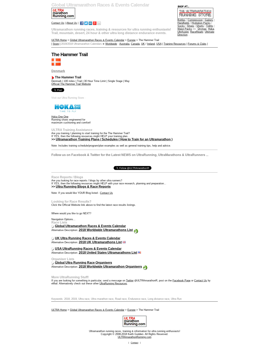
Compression (195, 20)
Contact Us (57, 22)
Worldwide (111, 43)
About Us (71, 22)
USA (158, 43)
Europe (131, 40)
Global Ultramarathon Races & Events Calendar (97, 40)
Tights (209, 25)
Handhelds (183, 22)
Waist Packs (184, 28)
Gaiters (209, 20)
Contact (134, 342)
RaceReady (196, 31)
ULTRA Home (59, 40)
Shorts (200, 25)
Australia (124, 43)
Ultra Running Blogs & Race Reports (83, 186)
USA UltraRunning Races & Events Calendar (88, 248)
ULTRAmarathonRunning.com (134, 337)
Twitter (130, 280)
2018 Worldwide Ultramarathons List (106, 230)
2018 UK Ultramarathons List (100, 242)
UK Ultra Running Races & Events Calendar (87, 238)
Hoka (211, 28)
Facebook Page (181, 280)
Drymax (202, 28)
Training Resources (175, 43)
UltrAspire (183, 31)
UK (143, 43)
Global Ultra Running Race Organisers (83, 262)
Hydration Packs (201, 22)
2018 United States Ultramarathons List (108, 252)
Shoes (190, 25)
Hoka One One (59, 116)
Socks (181, 25)
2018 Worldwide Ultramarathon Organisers (110, 266)
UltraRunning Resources (113, 283)
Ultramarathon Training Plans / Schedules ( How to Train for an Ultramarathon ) (114, 139)
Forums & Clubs (197, 43)
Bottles (181, 20)
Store (56, 43)
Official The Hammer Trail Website (71, 84)
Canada (135, 43)
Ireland (151, 43)
